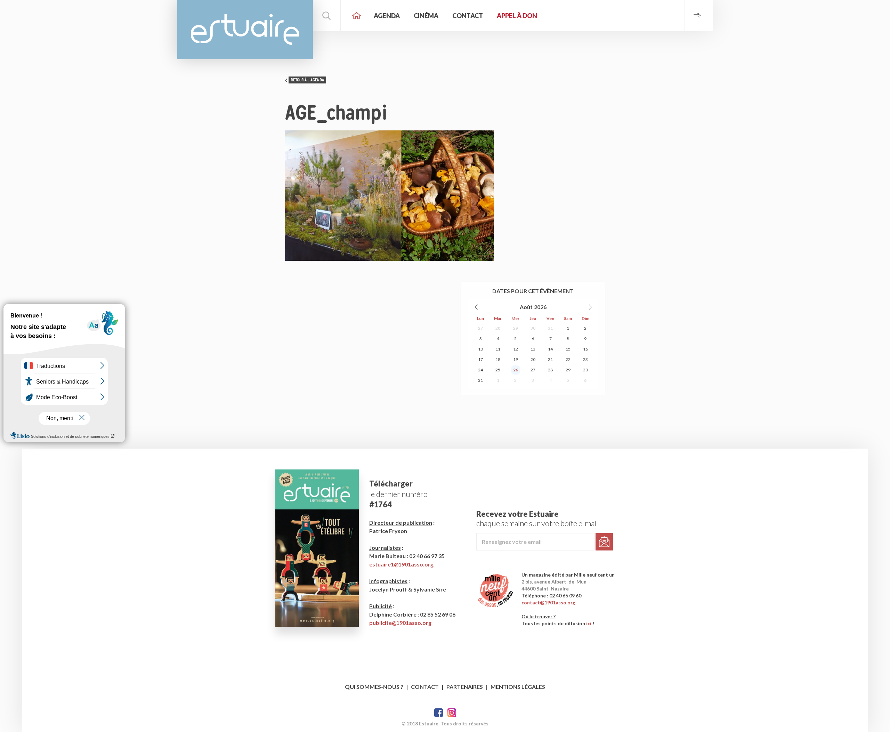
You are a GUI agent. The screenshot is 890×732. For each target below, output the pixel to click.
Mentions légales (518, 686)
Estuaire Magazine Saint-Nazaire (245, 29)
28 (497, 328)
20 (533, 359)
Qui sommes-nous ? (374, 686)
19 (515, 359)
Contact (467, 15)
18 (497, 359)
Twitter (451, 712)
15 (568, 349)
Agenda (387, 15)
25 (497, 369)
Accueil (356, 15)
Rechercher (327, 15)
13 (533, 349)
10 (480, 349)
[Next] (590, 307)
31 (550, 328)
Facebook (438, 712)
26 (515, 369)
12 (515, 349)
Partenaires (464, 686)
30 (533, 328)
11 (497, 349)
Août (526, 307)
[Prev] (477, 307)
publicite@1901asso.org (400, 622)
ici (588, 623)
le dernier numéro (398, 494)
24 (480, 369)
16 (585, 349)
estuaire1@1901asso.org (401, 564)
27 (480, 328)
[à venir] (699, 15)
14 (550, 349)
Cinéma (426, 15)
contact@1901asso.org (548, 602)
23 (585, 359)
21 (550, 359)
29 (515, 328)
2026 (540, 307)
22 (568, 359)
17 (480, 359)
